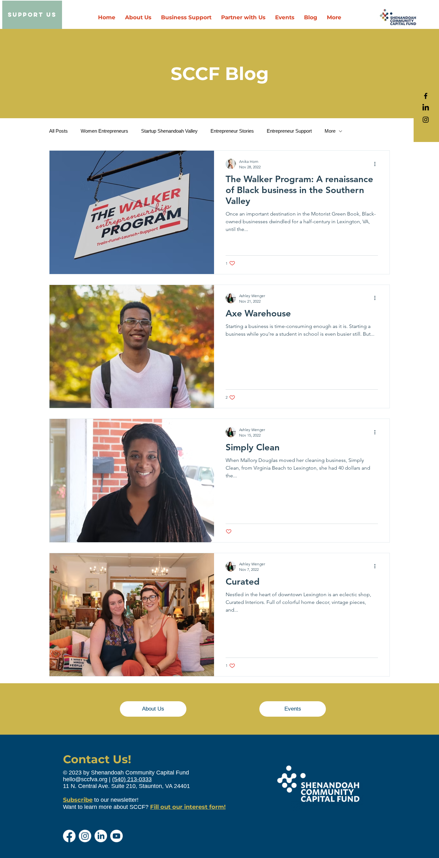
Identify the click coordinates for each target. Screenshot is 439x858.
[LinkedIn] (426, 108)
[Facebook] (69, 836)
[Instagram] (85, 836)
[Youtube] (116, 836)
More (330, 131)
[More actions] (377, 164)
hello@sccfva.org (85, 779)
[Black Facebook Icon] (426, 96)
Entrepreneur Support (289, 131)
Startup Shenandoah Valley (169, 131)
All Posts (58, 131)
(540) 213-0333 (132, 779)
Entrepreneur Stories (232, 131)
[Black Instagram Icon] (426, 120)
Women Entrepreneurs (104, 131)
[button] (243, 17)
